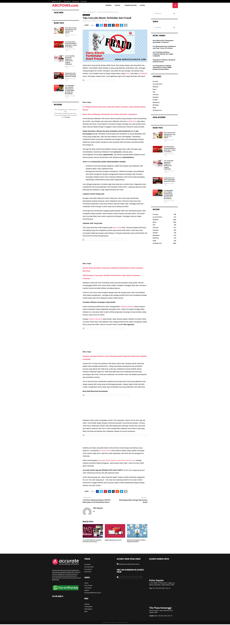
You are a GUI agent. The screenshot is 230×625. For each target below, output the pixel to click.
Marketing (156, 105)
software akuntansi (127, 306)
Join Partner (87, 588)
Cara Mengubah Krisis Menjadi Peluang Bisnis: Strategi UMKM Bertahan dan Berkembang (69, 89)
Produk (117, 5)
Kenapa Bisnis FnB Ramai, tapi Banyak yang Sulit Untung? (70, 74)
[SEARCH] (174, 13)
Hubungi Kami (75, 1)
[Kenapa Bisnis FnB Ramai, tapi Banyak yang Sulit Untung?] (59, 75)
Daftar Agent (83, 1)
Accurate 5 (87, 564)
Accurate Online (105, 450)
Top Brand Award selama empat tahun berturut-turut (116, 460)
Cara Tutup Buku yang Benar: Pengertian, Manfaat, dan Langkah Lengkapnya (70, 60)
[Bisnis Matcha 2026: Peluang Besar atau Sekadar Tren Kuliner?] (59, 30)
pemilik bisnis (132, 121)
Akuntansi (155, 86)
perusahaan (142, 73)
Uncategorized (86, 14)
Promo (86, 583)
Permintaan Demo (131, 5)
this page (67, 117)
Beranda (108, 5)
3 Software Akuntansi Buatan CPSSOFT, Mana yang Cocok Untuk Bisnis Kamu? (97, 501)
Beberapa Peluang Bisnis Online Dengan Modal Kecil (136, 541)
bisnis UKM (117, 227)
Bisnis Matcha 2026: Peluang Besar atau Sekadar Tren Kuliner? (71, 30)
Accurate (155, 81)
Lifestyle (155, 99)
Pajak (154, 107)
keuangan (155, 97)
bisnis (128, 73)
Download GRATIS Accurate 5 (92, 592)
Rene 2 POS (87, 571)
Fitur (154, 92)
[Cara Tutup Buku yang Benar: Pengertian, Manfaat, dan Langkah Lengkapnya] (59, 58)
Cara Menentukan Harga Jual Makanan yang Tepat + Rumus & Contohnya (71, 44)
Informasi (156, 94)
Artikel (142, 5)
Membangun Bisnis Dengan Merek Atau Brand (133, 501)
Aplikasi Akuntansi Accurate (113, 540)
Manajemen (156, 102)
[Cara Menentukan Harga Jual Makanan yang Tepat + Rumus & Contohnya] (59, 44)
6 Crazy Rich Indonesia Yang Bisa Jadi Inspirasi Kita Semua (92, 541)
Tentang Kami (67, 1)
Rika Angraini (87, 21)
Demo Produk (88, 585)
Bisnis (154, 89)
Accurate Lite (88, 569)
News (86, 611)
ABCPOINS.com (65, 5)
